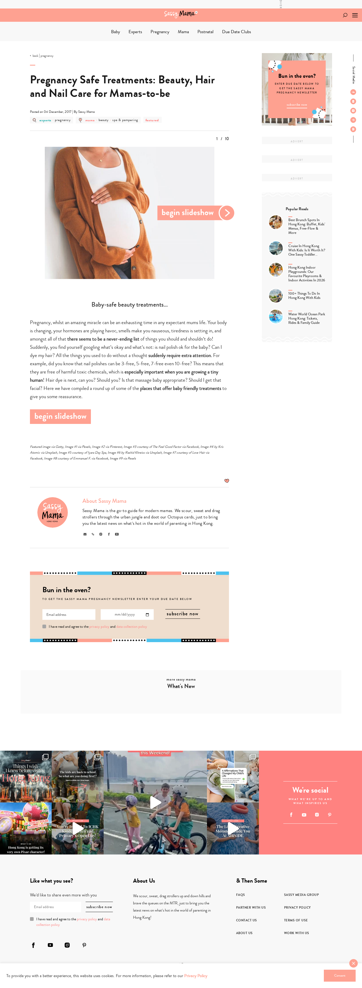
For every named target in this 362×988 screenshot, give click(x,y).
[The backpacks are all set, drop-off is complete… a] (77, 776)
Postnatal (205, 31)
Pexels (131, 458)
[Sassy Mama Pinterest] (353, 120)
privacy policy (99, 626)
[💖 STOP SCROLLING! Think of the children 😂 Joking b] (155, 802)
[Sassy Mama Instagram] (353, 110)
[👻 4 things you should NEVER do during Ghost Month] (26, 776)
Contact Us (246, 920)
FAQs (240, 895)
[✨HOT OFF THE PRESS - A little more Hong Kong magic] (26, 828)
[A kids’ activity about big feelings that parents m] (233, 828)
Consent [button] (339, 975)
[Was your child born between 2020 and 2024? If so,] (77, 828)
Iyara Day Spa (97, 452)
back (35, 56)
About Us (244, 933)
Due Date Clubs (236, 31)
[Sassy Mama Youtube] (353, 101)
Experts (135, 31)
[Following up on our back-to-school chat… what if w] (233, 776)
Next (196, 212)
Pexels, (86, 446)
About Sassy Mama (104, 501)
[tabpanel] (129, 213)
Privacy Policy (297, 907)
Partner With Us (251, 907)
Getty (59, 446)
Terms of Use (296, 920)
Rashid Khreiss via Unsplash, (144, 452)
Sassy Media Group (301, 895)
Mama (183, 31)
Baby (115, 31)
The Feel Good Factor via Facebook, (176, 446)
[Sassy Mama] (181, 14)
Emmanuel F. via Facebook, (91, 458)
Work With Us (296, 933)
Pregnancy (160, 31)
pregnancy (47, 56)
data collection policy (131, 626)
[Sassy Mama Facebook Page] (353, 92)
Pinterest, (116, 446)
